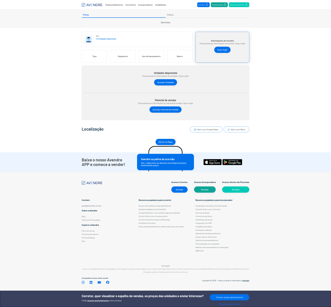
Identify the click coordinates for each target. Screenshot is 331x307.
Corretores (130, 5)
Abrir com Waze (237, 129)
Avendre (246, 280)
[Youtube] (99, 282)
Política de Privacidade (91, 220)
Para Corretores (88, 231)
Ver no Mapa (166, 142)
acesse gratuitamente (98, 300)
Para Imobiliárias (88, 238)
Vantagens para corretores (229, 304)
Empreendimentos (114, 5)
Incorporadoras (145, 5)
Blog (83, 216)
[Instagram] (83, 282)
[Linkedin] (91, 282)
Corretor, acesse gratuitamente (229, 297)
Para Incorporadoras (90, 234)
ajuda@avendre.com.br (91, 205)
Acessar (179, 189)
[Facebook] (107, 282)
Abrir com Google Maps (207, 129)
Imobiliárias (160, 5)
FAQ (83, 241)
